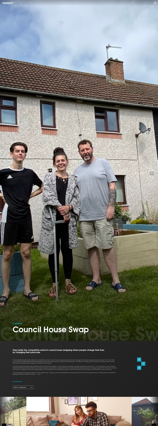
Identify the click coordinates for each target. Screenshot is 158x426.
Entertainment (17, 381)
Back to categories (20, 387)
